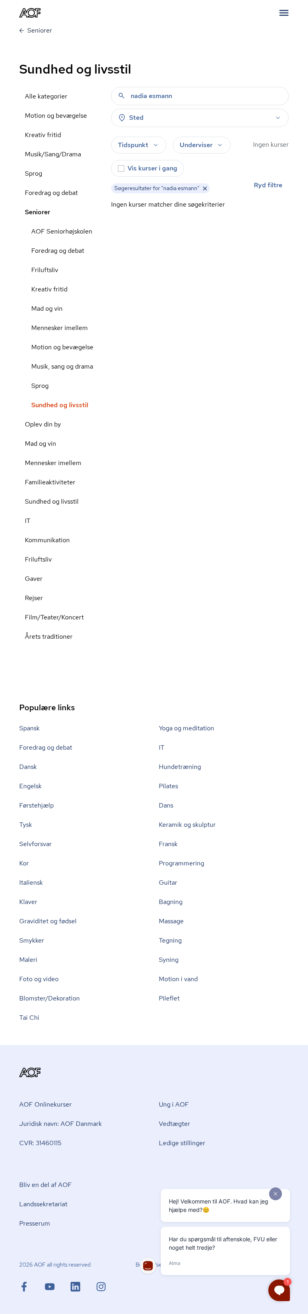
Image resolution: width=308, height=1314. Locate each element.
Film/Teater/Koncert (54, 617)
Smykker (31, 940)
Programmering (181, 863)
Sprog (33, 173)
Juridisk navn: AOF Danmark (60, 1123)
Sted (136, 117)
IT (27, 521)
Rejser (34, 598)
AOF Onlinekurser (45, 1104)
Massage (171, 921)
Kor (24, 863)
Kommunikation (47, 540)
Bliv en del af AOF (45, 1185)
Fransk (168, 844)
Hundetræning (180, 767)
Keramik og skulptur (187, 824)
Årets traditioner (49, 636)
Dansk (28, 767)
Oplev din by (43, 424)
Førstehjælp (36, 805)
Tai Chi (29, 1017)
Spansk (29, 728)
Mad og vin (47, 308)
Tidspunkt (133, 145)
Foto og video (39, 979)
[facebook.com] (32, 1286)
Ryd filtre (268, 185)
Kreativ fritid (43, 135)
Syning (168, 959)
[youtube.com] (58, 1286)
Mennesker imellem (59, 328)
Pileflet (169, 998)
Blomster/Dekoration (49, 998)
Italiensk (31, 882)
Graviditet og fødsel (48, 921)
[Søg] (122, 96)
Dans (166, 805)
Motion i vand (178, 979)
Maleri (28, 959)
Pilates (168, 786)
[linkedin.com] (83, 1286)
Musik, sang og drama (62, 366)
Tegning (170, 940)
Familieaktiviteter (50, 482)
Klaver (28, 902)
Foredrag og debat (51, 193)
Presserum (34, 1223)
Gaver (34, 578)
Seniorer (37, 212)
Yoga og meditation (186, 728)
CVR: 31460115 (40, 1143)
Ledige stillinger (182, 1143)
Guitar (168, 882)
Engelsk (30, 786)
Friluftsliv (44, 270)
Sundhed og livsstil (59, 405)
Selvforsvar (35, 844)
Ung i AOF (174, 1104)
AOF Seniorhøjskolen (61, 231)
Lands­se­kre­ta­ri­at (43, 1204)
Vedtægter (174, 1123)
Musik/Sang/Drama (53, 154)
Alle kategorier (46, 96)
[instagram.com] (101, 1286)
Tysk (25, 824)
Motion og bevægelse (56, 115)
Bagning (170, 902)
